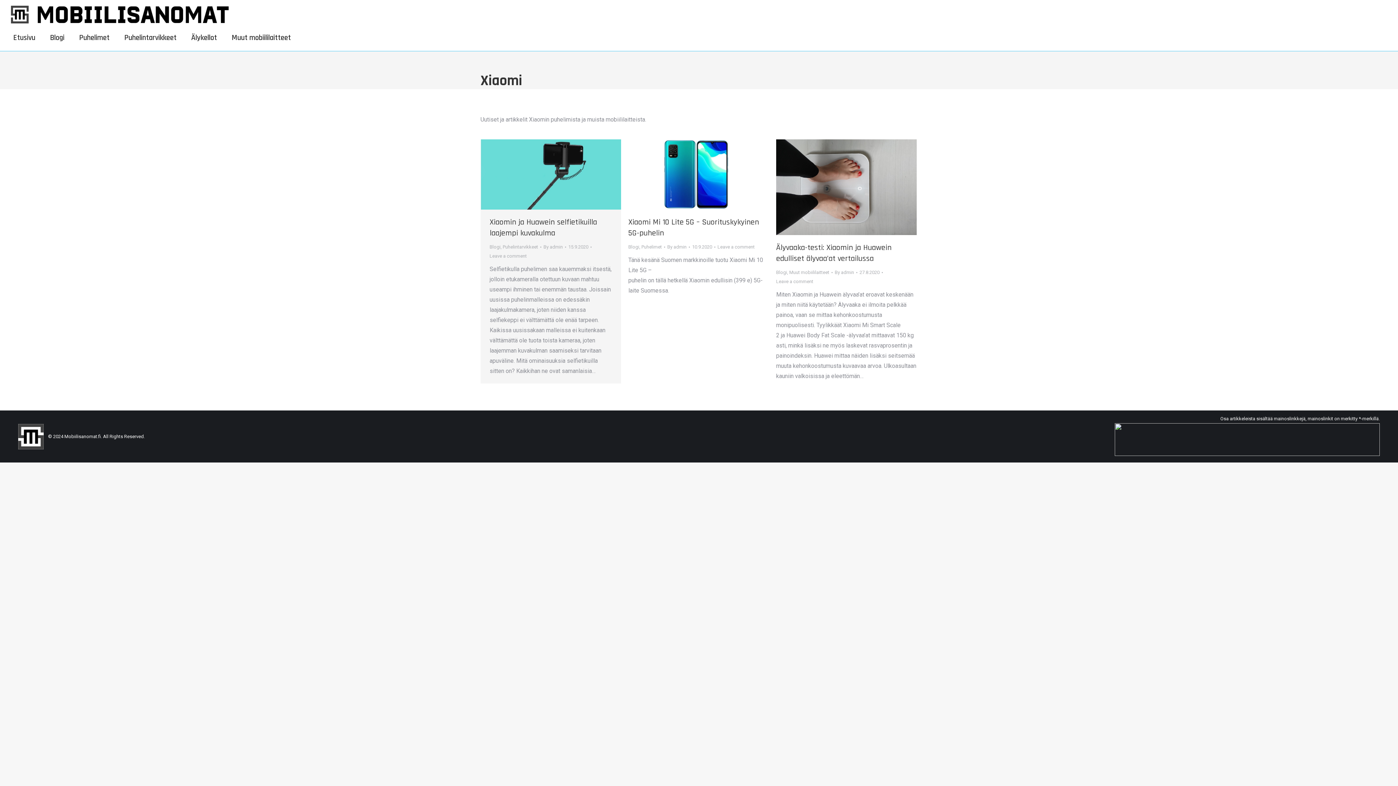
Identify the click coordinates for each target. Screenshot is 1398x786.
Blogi (495, 247)
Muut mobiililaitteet (809, 272)
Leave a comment (508, 256)
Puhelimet (651, 247)
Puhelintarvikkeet (520, 247)
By (553, 247)
